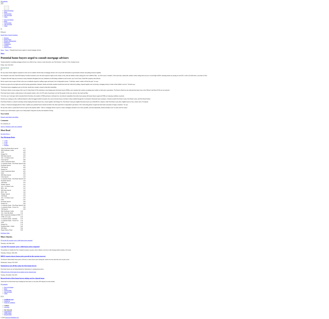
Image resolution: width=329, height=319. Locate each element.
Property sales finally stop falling (9, 117)
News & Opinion (8, 10)
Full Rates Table (5, 233)
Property (6, 38)
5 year (5, 143)
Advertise (6, 307)
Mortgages (7, 42)
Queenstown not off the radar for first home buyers (18, 266)
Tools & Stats (7, 13)
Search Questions (13, 35)
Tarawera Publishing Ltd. (12, 317)
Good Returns (8, 311)
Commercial (7, 44)
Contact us (7, 301)
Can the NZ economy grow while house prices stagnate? (20, 247)
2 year (5, 142)
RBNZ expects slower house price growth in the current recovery (23, 256)
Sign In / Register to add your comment (11, 126)
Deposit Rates (8, 314)
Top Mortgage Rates (8, 137)
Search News (4, 35)
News (2, 50)
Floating (6, 145)
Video (5, 17)
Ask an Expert (8, 15)
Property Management (10, 41)
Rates (5, 12)
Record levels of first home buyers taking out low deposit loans (22, 278)
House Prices (7, 39)
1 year (5, 140)
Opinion (6, 45)
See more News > (5, 134)
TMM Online (7, 313)
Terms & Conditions (9, 302)
